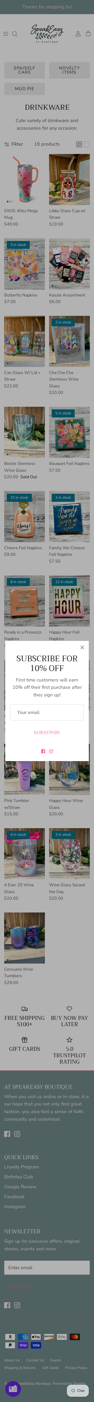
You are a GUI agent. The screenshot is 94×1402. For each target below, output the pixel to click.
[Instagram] (51, 751)
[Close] (82, 647)
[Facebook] (43, 751)
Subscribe (47, 732)
